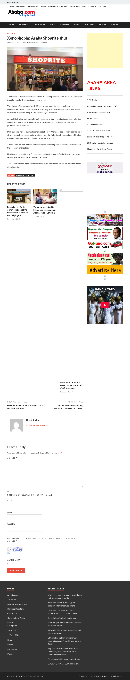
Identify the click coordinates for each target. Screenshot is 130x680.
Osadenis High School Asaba (99, 149)
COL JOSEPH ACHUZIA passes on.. (63, 663)
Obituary (90, 25)
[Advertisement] (108, 50)
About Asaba (21, 7)
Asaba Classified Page (17, 604)
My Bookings (13, 634)
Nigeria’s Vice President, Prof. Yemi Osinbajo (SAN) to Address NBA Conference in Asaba (63, 651)
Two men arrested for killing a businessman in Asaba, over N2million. (44, 210)
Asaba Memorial (94, 124)
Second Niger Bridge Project (99, 136)
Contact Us (92, 7)
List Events (103, 7)
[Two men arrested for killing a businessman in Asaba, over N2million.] (45, 204)
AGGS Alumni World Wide (98, 130)
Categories (12, 625)
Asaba (29, 42)
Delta (52, 25)
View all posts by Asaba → (36, 425)
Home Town (39, 25)
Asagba (114, 25)
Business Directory (15, 609)
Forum (10, 640)
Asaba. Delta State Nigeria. (32, 676)
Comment (12, 458)
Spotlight (24, 25)
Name (10, 501)
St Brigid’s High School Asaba (100, 143)
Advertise (11, 599)
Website (11, 524)
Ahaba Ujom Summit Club (98, 112)
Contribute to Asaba (16, 618)
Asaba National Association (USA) (102, 106)
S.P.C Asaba (92, 100)
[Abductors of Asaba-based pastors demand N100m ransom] (71, 190)
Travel (77, 25)
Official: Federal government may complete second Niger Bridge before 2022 (64, 641)
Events (10, 622)
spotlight (30, 175)
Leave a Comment (40, 42)
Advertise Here (33, 7)
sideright (20, 175)
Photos (43, 7)
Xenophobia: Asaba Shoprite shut (62, 618)
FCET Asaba (92, 118)
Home (12, 7)
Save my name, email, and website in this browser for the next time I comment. (42, 540)
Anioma (102, 25)
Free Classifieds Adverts (77, 7)
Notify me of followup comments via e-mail (29, 495)
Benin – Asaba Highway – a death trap (64, 659)
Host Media (93, 676)
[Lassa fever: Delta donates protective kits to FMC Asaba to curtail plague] (19, 204)
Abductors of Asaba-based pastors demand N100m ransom (71, 385)
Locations (11, 630)
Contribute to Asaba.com (57, 7)
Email (10, 512)
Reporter (64, 25)
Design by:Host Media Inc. (112, 676)
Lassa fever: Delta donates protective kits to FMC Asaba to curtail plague (17, 211)
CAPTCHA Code (14, 560)
